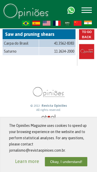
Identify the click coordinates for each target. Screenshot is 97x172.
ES (36, 23)
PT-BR (26, 23)
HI (88, 23)
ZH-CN (77, 23)
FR (57, 23)
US (46, 23)
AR (67, 23)
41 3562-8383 (64, 43)
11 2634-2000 (64, 51)
